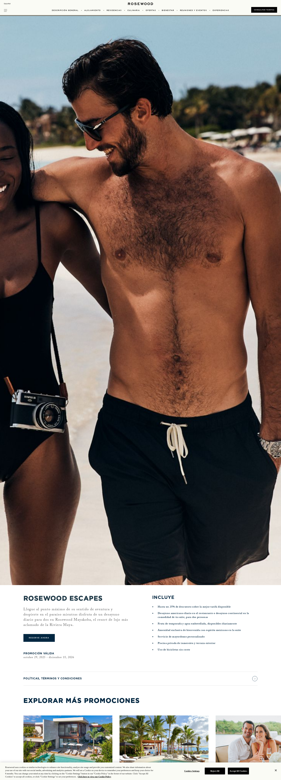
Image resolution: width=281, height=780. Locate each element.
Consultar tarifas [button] (264, 10)
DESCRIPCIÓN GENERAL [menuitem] (65, 10)
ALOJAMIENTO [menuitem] (92, 10)
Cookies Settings (192, 771)
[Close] (275, 770)
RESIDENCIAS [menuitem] (114, 10)
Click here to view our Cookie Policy (94, 776)
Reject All (214, 771)
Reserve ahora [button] (39, 638)
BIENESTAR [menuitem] (168, 10)
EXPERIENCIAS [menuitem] (221, 10)
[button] (5, 10)
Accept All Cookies (238, 771)
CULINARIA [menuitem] (133, 10)
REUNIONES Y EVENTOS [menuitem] (193, 10)
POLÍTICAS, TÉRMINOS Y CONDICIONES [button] (52, 678)
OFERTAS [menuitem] (151, 10)
